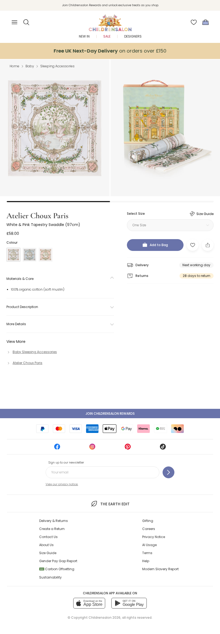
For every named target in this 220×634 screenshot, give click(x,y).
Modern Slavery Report (160, 569)
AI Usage (149, 545)
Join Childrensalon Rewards (110, 413)
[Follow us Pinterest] (128, 448)
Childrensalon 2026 (104, 617)
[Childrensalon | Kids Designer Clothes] (110, 20)
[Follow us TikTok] (163, 448)
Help (145, 561)
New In (84, 36)
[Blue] (29, 255)
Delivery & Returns (53, 520)
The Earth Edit (114, 504)
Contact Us (48, 537)
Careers (148, 529)
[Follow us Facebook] (57, 448)
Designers (133, 36)
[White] (13, 255)
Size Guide (47, 553)
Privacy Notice (153, 537)
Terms (147, 553)
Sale (107, 36)
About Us (46, 545)
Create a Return (52, 529)
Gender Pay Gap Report (58, 561)
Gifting (147, 520)
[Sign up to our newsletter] (168, 472)
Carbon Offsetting (57, 569)
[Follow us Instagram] (92, 448)
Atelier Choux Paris (37, 216)
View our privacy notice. (62, 484)
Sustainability (50, 577)
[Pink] (46, 255)
